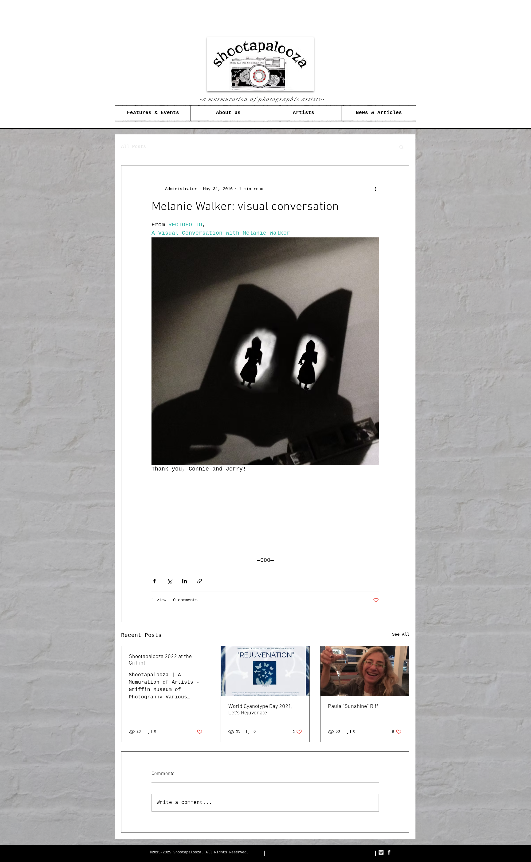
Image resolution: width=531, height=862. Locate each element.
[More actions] (375, 189)
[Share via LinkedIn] (184, 581)
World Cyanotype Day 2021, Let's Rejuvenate (260, 709)
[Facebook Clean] (389, 852)
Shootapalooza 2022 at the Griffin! (160, 659)
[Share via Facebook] (154, 581)
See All (400, 634)
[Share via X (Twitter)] (169, 581)
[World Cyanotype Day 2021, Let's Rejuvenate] (265, 671)
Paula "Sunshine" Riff (353, 706)
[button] (401, 146)
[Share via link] (200, 581)
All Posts (133, 146)
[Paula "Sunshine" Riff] (365, 671)
